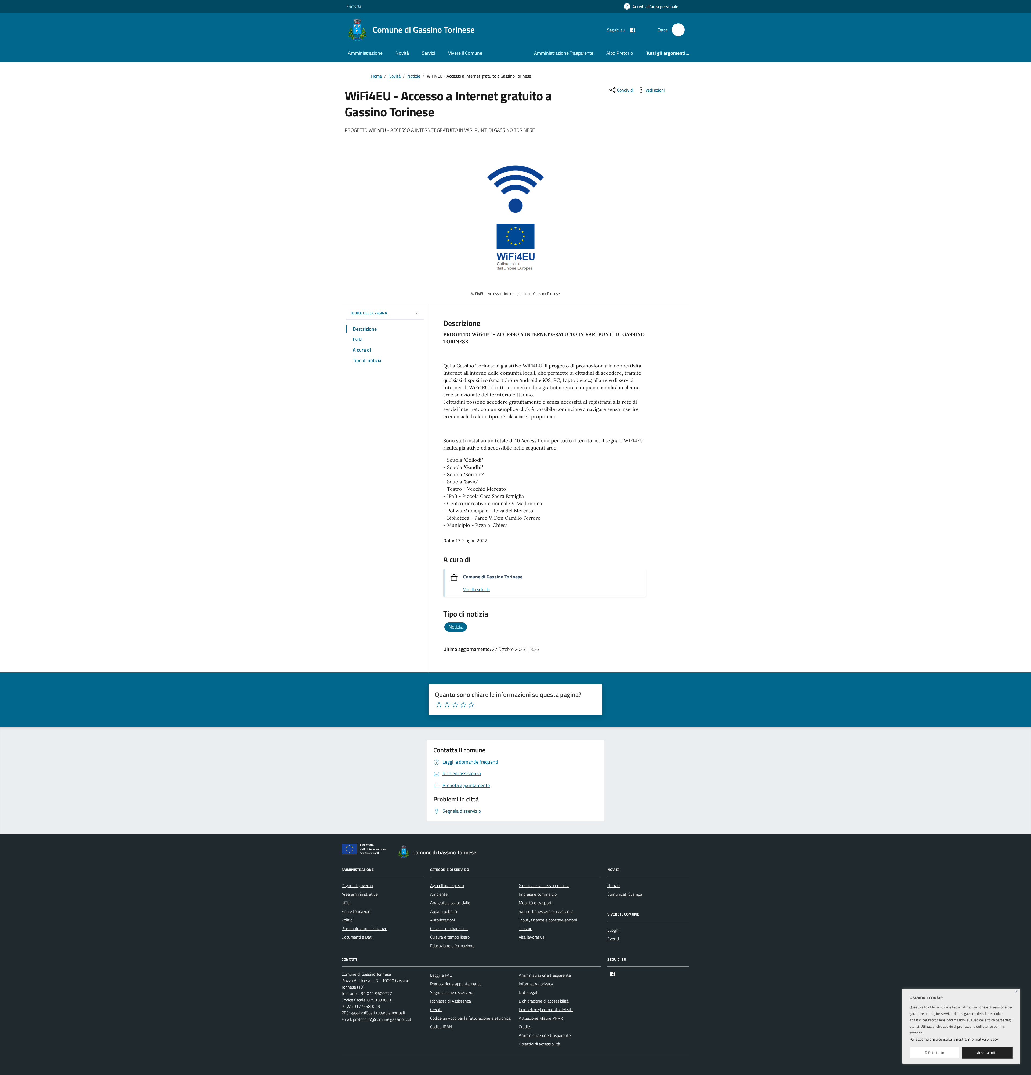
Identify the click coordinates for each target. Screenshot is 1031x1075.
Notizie (613, 885)
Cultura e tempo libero (450, 937)
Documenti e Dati (357, 937)
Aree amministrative (360, 894)
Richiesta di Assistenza (450, 1001)
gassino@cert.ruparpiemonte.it (378, 1013)
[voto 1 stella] (439, 705)
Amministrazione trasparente (545, 975)
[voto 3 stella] (455, 705)
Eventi (613, 938)
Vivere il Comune (465, 53)
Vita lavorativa (531, 937)
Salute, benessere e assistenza (546, 911)
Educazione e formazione (452, 945)
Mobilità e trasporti (535, 902)
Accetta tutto (987, 1052)
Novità (402, 53)
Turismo (525, 928)
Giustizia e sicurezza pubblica (544, 885)
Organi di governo (357, 885)
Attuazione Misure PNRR (541, 1018)
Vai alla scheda (476, 590)
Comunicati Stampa (624, 894)
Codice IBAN (441, 1026)
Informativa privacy (536, 984)
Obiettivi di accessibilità (539, 1044)
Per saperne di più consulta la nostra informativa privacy (954, 1039)
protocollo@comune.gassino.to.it (382, 1019)
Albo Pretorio (619, 53)
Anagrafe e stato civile (450, 902)
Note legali (528, 992)
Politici (347, 920)
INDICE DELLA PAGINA (369, 313)
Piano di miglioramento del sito (546, 1009)
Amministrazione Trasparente (563, 53)
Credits (436, 1009)
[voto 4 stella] (463, 705)
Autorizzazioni (442, 920)
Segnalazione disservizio (451, 992)
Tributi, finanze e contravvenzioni (548, 920)
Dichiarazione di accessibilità (544, 1001)
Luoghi (613, 930)
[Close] (1016, 991)
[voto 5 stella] (471, 705)
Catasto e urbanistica (449, 928)
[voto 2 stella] (447, 705)
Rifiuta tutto (934, 1052)
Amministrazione (365, 53)
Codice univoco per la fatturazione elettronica (470, 1018)
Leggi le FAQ (441, 975)
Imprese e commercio (538, 894)
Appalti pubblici (443, 911)
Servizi (428, 53)
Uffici (346, 902)
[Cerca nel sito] (678, 29)
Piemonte (353, 6)
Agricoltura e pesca (447, 885)
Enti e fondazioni (356, 911)
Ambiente (439, 894)
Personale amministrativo (364, 928)
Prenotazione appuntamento (455, 984)
